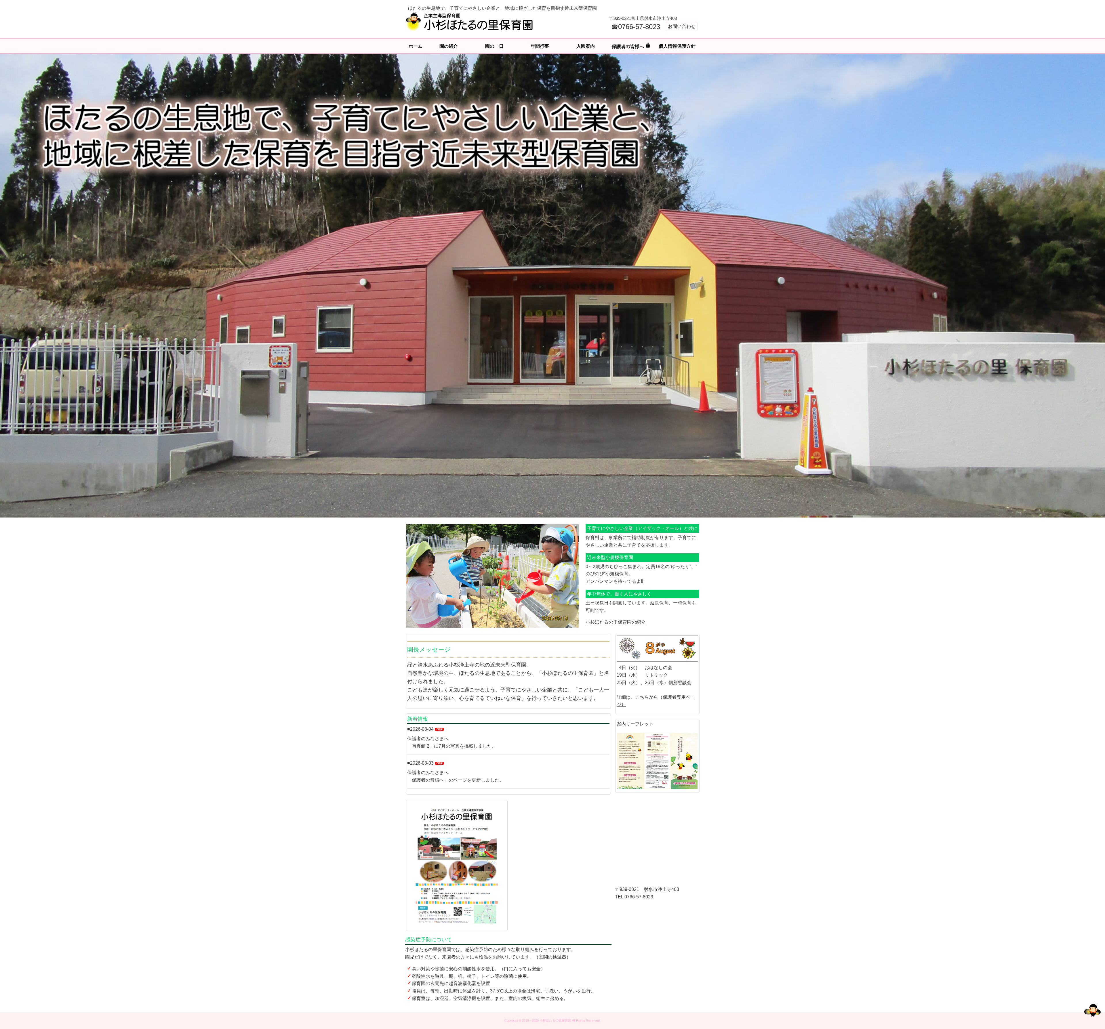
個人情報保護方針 (677, 46)
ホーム (415, 46)
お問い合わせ (682, 26)
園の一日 (494, 46)
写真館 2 (420, 746)
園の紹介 (448, 46)
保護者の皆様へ (631, 46)
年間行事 (540, 46)
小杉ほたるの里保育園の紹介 (615, 622)
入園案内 (585, 46)
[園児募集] (456, 864)
